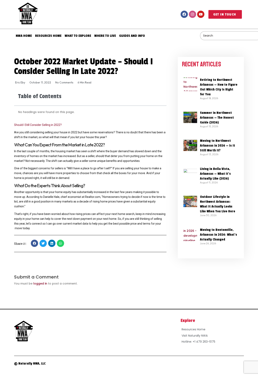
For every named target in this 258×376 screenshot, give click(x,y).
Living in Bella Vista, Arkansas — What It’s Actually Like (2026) (215, 174)
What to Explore (78, 36)
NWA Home (24, 36)
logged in (40, 283)
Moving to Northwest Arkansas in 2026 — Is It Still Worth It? (217, 145)
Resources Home (48, 36)
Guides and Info (132, 36)
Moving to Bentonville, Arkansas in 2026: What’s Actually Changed (218, 234)
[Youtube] (200, 14)
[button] (34, 243)
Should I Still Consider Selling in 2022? (38, 124)
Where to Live (105, 36)
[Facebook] (184, 14)
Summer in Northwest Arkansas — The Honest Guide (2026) (217, 117)
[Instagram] (192, 14)
